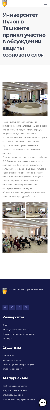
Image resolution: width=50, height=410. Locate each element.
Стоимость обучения (12, 395)
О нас (5, 325)
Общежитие (8, 355)
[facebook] (19, 307)
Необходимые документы (14, 386)
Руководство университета (15, 329)
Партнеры (7, 338)
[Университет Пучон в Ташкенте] (5, 4)
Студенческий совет (12, 369)
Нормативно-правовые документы (18, 334)
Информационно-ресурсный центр (18, 364)
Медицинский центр (11, 360)
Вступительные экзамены (14, 390)
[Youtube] (5, 307)
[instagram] (26, 307)
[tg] (12, 307)
